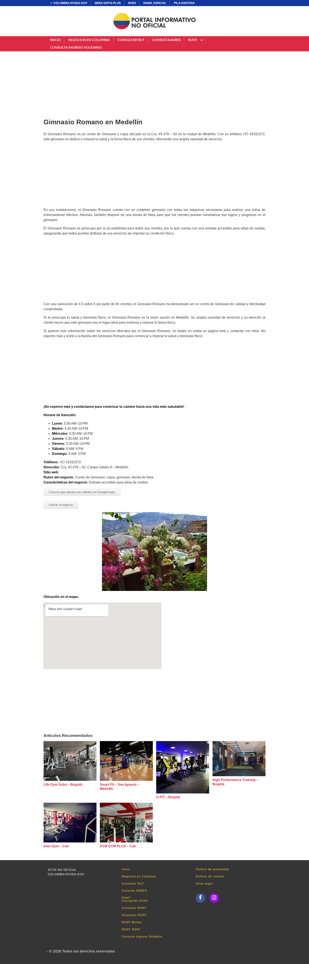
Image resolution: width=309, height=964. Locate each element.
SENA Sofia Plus (108, 3)
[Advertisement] (154, 83)
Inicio (55, 40)
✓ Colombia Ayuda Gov (68, 3)
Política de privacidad (212, 869)
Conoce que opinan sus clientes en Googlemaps (82, 492)
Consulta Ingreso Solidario (76, 47)
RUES (132, 3)
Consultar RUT (131, 40)
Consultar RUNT (134, 908)
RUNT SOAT (131, 929)
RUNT (192, 40)
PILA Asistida (184, 3)
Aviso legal (204, 883)
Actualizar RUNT (134, 915)
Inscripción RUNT (135, 900)
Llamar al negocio (61, 504)
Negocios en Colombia (89, 40)
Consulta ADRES (166, 40)
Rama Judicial (154, 3)
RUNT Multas (132, 922)
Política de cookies (210, 876)
